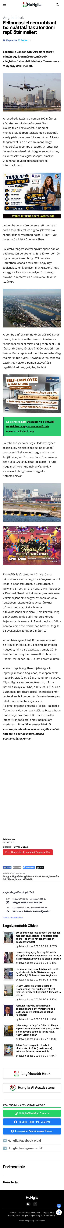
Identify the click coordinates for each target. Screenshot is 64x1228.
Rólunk (13, 1212)
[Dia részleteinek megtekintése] (32, 192)
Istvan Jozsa (21, 846)
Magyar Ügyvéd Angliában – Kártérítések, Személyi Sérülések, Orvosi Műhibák (31, 878)
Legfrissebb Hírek (35, 1074)
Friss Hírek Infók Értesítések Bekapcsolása (27, 852)
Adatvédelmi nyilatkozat (29, 1212)
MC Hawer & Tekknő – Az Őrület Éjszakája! (31, 911)
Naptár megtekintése (13, 917)
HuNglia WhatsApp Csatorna (34, 1113)
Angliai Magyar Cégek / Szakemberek (39, 1215)
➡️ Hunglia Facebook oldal (22, 1140)
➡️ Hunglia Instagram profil (22, 1148)
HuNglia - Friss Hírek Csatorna (34, 1122)
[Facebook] (28, 1204)
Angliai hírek (13, 17)
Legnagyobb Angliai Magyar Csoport (34, 1131)
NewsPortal (10, 1182)
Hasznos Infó (13, 1215)
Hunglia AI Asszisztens (36, 1087)
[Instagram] (35, 1204)
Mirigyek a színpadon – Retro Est (27, 902)
